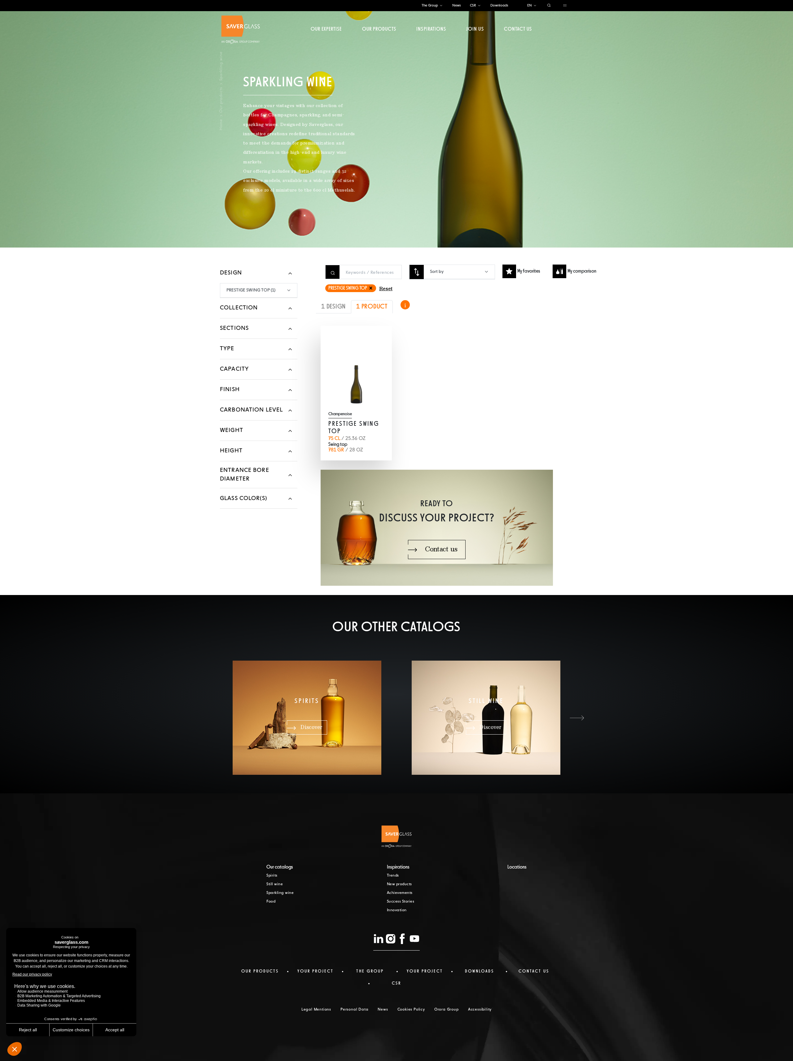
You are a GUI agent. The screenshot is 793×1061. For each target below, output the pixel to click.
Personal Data (354, 1009)
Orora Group (446, 1009)
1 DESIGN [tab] (333, 307)
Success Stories (400, 902)
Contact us (518, 29)
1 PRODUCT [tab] (372, 307)
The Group (430, 5)
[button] (577, 717)
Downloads (499, 5)
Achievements (400, 893)
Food (270, 902)
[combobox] (459, 272)
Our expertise (326, 29)
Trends (393, 876)
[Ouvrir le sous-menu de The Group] (441, 5)
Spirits (272, 876)
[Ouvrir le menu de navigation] (565, 5)
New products (399, 884)
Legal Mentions (316, 1009)
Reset (385, 289)
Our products (379, 29)
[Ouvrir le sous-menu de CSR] (479, 5)
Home (221, 124)
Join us (475, 29)
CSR (473, 5)
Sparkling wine (280, 893)
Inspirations (431, 29)
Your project (315, 971)
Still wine (274, 884)
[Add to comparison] (364, 339)
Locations (517, 867)
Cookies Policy (411, 1009)
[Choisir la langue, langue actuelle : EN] (535, 5)
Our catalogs (279, 867)
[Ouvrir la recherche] (549, 5)
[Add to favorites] (378, 339)
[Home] (240, 29)
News (456, 5)
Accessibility (480, 1009)
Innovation (397, 910)
